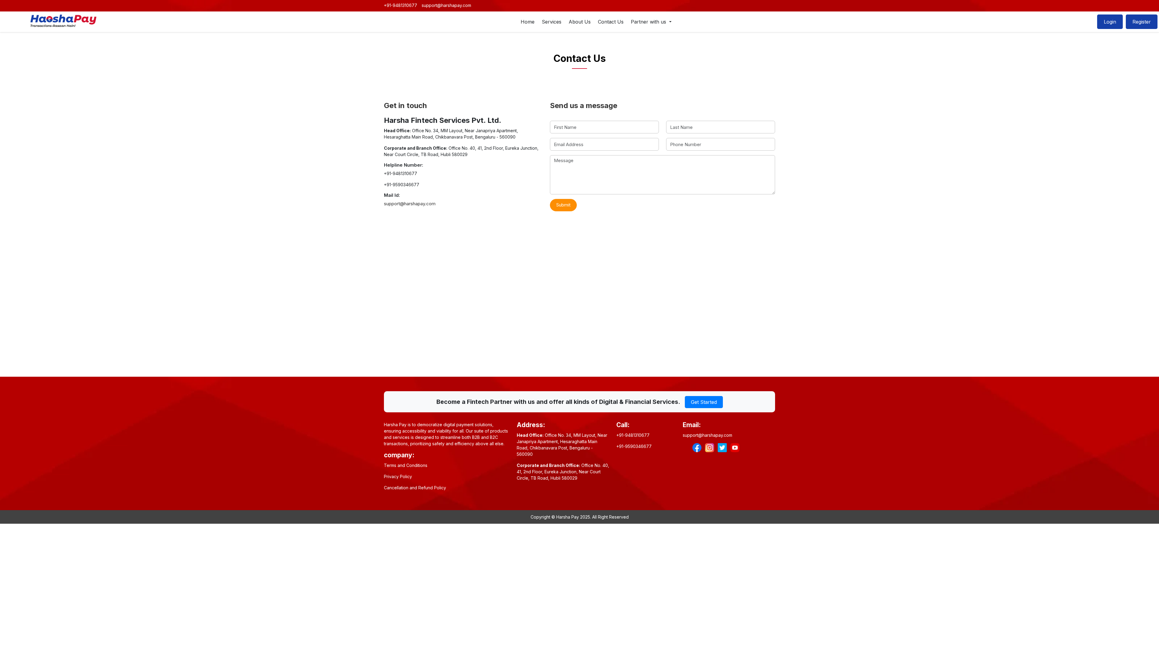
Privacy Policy (398, 476)
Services (551, 22)
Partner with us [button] (649, 22)
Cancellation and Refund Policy (415, 487)
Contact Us (611, 22)
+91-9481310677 (400, 5)
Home (528, 22)
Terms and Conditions (405, 465)
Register (1141, 22)
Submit (563, 205)
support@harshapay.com (446, 5)
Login (1110, 22)
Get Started (704, 402)
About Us (580, 22)
